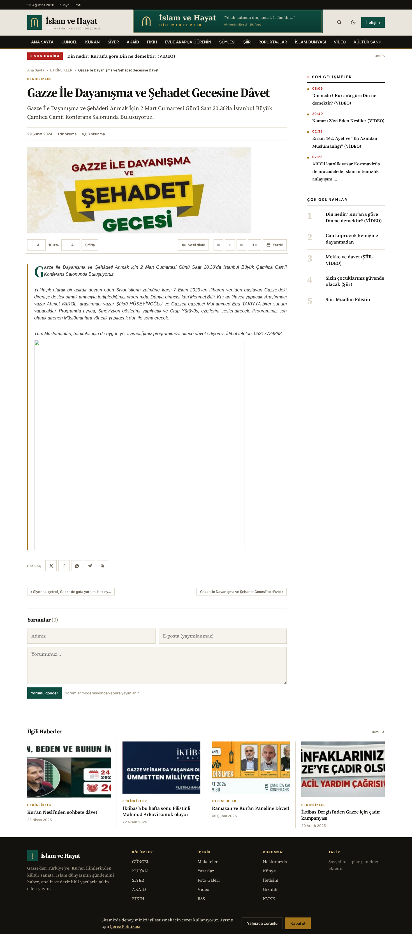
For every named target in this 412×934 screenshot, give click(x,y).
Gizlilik (270, 889)
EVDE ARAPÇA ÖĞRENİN (188, 42)
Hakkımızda (275, 862)
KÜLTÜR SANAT (369, 42)
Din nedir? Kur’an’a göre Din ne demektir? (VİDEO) (121, 56)
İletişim (373, 22)
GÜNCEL (69, 42)
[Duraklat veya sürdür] (230, 245)
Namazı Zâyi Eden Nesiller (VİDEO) (348, 121)
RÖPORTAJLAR (272, 42)
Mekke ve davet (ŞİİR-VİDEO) (349, 260)
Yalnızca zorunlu (262, 923)
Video (203, 889)
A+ (73, 245)
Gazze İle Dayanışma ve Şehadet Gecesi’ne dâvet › (241, 592)
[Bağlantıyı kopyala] (102, 565)
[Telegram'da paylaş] (89, 565)
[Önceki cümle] (218, 245)
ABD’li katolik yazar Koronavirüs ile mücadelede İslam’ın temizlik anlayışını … (346, 171)
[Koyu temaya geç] (353, 22)
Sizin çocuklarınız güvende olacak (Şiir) (355, 281)
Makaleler (208, 862)
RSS (78, 5)
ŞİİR (247, 42)
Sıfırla (90, 245)
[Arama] (339, 22)
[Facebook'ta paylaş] (64, 565)
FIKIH (152, 42)
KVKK (269, 898)
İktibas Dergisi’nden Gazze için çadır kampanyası (340, 814)
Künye (64, 5)
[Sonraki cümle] (241, 245)
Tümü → (378, 732)
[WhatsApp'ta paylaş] (76, 565)
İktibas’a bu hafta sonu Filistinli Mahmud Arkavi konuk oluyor (156, 811)
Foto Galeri (209, 880)
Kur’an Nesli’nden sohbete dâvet (62, 812)
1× (254, 245)
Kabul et (297, 923)
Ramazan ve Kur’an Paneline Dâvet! (250, 808)
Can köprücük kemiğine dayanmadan (352, 239)
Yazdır (277, 245)
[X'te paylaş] (51, 565)
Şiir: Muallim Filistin (348, 299)
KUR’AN (92, 42)
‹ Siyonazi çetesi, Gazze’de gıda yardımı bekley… (71, 592)
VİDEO (340, 42)
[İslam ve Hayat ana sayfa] (74, 22)
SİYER (113, 42)
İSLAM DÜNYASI (310, 42)
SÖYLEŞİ (227, 42)
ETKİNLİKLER (61, 70)
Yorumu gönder (44, 693)
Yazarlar (206, 871)
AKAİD (133, 42)
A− (39, 245)
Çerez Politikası (125, 926)
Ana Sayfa (42, 42)
